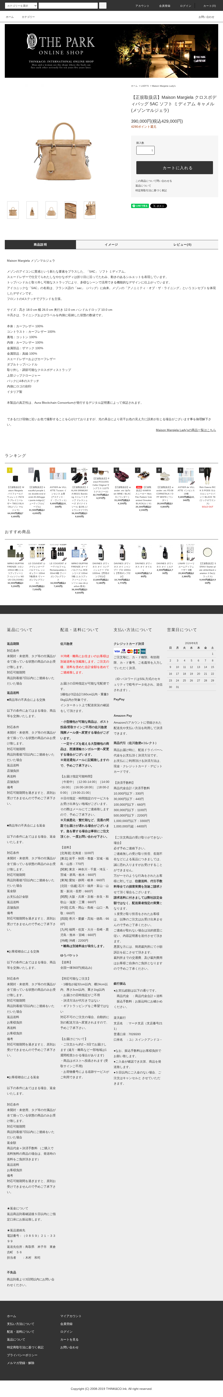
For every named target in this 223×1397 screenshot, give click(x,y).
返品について (143, 185)
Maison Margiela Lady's (164, 86)
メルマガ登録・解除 (20, 1363)
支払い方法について (20, 1324)
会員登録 (165, 5)
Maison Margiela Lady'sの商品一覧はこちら (186, 430)
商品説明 (40, 244)
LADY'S (145, 86)
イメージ (111, 244)
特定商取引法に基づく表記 (151, 190)
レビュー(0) (183, 244)
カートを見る (69, 1339)
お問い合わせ (206, 16)
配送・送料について (20, 1331)
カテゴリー (28, 16)
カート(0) (209, 5)
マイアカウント (71, 1316)
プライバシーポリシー (22, 1355)
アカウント (142, 5)
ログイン (186, 5)
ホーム (10, 16)
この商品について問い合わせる (153, 180)
